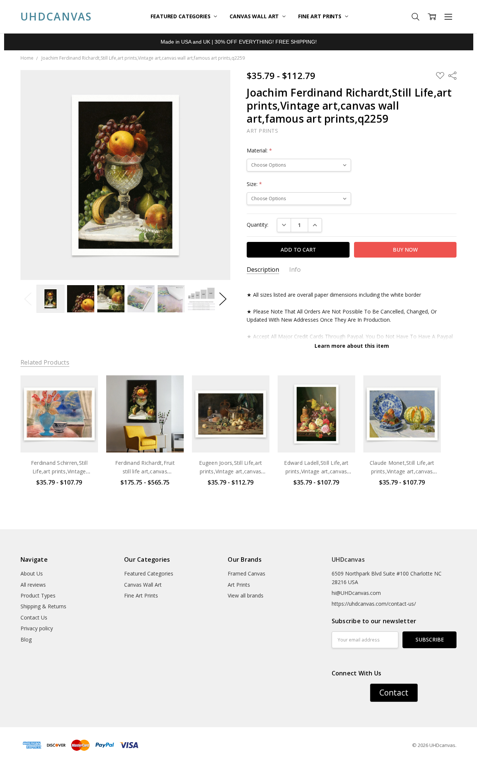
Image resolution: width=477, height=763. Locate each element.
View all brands (245, 595)
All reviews (33, 584)
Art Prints (239, 584)
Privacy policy (36, 628)
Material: (259, 150)
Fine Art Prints (320, 16)
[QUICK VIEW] (84, 388)
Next (222, 298)
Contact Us (33, 617)
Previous (27, 298)
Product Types (38, 595)
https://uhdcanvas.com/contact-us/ (374, 603)
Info (295, 270)
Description (263, 270)
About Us (31, 573)
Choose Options (59, 437)
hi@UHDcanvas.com (356, 592)
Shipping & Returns (43, 606)
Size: (254, 183)
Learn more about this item (352, 345)
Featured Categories (181, 16)
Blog (26, 639)
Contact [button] (393, 692)
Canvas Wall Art (255, 16)
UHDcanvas (348, 559)
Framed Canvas (246, 573)
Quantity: (257, 224)
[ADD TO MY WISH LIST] (84, 400)
